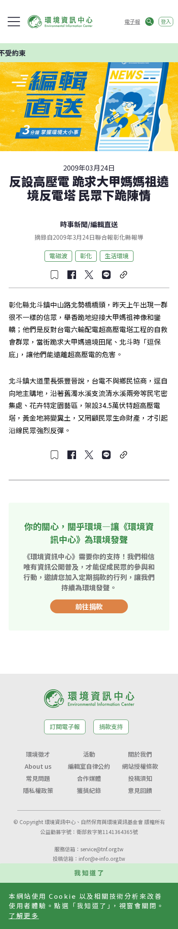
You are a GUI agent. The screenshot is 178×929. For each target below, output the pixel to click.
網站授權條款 (140, 766)
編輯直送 (104, 224)
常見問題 (38, 778)
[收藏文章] (54, 274)
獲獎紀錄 (89, 790)
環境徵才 (38, 754)
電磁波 (58, 255)
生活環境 (117, 255)
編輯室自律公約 (89, 766)
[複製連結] (123, 274)
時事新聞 (74, 224)
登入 (166, 21)
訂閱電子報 (65, 726)
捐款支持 (111, 726)
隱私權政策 (38, 790)
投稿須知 (140, 778)
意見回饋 (140, 790)
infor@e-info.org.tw (102, 858)
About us (38, 766)
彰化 (86, 255)
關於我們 (140, 754)
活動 (89, 754)
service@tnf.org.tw (102, 849)
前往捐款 (89, 606)
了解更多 (24, 915)
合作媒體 (89, 778)
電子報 (132, 21)
